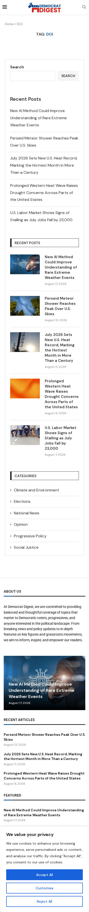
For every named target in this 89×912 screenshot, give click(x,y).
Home (9, 24)
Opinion (21, 524)
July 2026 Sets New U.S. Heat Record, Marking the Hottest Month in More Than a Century (43, 165)
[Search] (84, 7)
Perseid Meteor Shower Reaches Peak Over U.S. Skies (60, 306)
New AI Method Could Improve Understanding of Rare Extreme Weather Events (38, 118)
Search (17, 67)
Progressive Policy (30, 536)
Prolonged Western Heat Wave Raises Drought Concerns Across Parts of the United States (44, 192)
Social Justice (26, 547)
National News (26, 513)
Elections (22, 501)
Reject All (44, 901)
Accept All (44, 875)
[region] (44, 869)
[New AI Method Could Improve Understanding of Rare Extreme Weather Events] (25, 264)
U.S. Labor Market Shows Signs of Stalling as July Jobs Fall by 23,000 (60, 438)
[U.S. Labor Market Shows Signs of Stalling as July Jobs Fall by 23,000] (25, 435)
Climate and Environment (36, 490)
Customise (44, 888)
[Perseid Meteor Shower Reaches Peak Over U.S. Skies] (25, 306)
